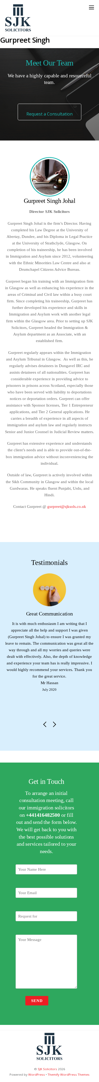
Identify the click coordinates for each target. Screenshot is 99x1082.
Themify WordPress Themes (68, 1074)
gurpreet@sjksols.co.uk (66, 506)
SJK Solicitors (47, 1069)
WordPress (36, 1074)
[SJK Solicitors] (18, 29)
